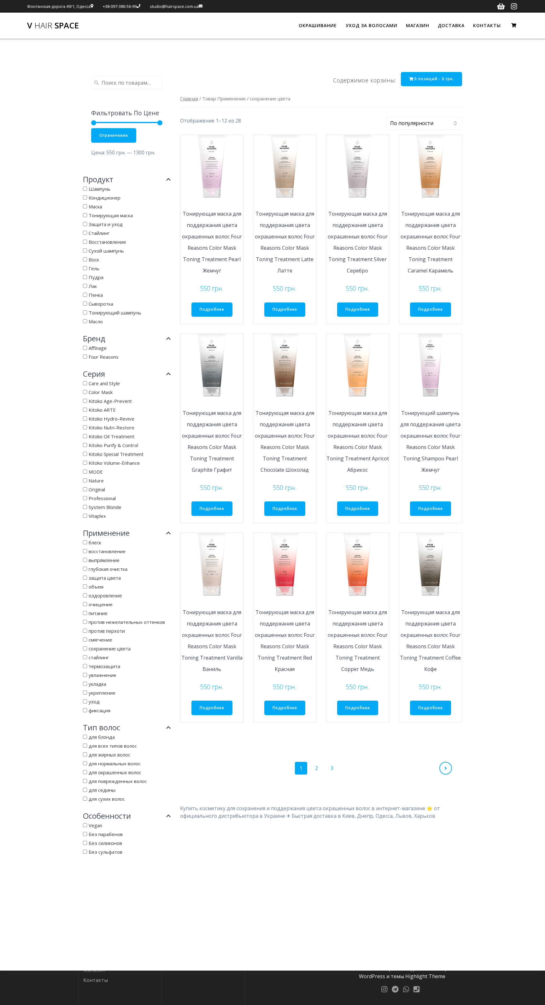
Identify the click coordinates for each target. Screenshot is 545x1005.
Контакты (95, 980)
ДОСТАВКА (451, 25)
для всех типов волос (113, 746)
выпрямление (104, 560)
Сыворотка (101, 304)
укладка (97, 684)
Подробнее (212, 309)
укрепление (102, 693)
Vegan (95, 825)
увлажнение (102, 675)
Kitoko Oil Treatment (111, 436)
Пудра (96, 277)
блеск (95, 542)
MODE (96, 472)
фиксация (99, 710)
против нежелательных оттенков (127, 622)
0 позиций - (433, 78)
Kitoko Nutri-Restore (111, 427)
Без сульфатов (105, 852)
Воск (94, 259)
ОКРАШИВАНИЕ (318, 25)
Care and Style (104, 383)
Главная (189, 98)
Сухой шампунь (106, 251)
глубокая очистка (108, 569)
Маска (95, 206)
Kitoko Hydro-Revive (111, 419)
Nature (96, 480)
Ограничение (113, 135)
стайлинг (99, 657)
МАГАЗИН (417, 25)
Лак (93, 286)
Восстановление (107, 242)
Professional (102, 498)
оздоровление (105, 595)
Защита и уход (106, 224)
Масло (96, 321)
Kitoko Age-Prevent (110, 401)
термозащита (104, 666)
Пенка (96, 295)
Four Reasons (104, 357)
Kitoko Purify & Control (113, 445)
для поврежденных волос (118, 781)
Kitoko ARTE (102, 410)
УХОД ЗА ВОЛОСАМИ (371, 25)
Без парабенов (106, 834)
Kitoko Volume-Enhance (114, 463)
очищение (101, 604)
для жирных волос (109, 754)
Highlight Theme (425, 976)
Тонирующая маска (111, 215)
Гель (94, 268)
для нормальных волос (115, 763)
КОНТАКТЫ (487, 25)
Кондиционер (104, 197)
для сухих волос (107, 799)
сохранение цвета (110, 648)
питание (98, 613)
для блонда (102, 737)
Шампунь (99, 189)
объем (96, 586)
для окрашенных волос (115, 772)
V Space (53, 25)
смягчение (100, 640)
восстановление (107, 551)
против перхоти (107, 631)
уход (94, 701)
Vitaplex (97, 516)
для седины (102, 790)
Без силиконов (105, 843)
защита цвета (105, 578)
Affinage (98, 348)
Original (97, 489)
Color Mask (101, 392)
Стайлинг (99, 233)
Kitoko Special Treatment (116, 454)
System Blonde (105, 507)
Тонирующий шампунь (115, 312)
